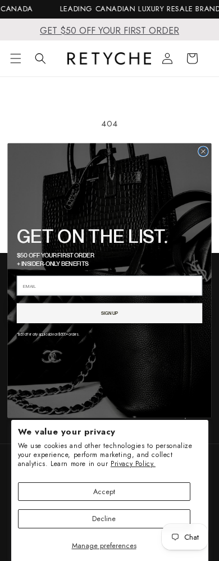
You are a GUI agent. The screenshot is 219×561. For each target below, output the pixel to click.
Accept (104, 491)
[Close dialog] (203, 151)
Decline (104, 518)
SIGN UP (109, 313)
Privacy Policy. (133, 464)
